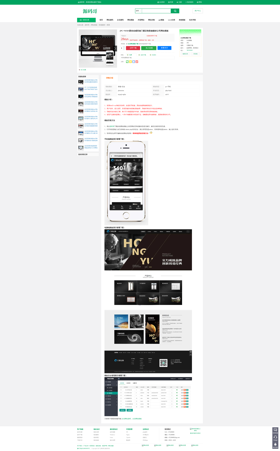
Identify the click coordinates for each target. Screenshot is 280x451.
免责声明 (104, 446)
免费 (130, 55)
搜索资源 (79, 437)
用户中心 (198, 11)
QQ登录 (162, 2)
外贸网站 (141, 20)
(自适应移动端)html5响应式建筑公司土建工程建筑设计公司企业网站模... (91, 132)
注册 (180, 2)
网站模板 (130, 20)
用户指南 (80, 429)
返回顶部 (275, 447)
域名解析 (96, 434)
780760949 (189, 50)
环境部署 (129, 429)
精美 (108, 25)
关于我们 (79, 446)
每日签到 (190, 2)
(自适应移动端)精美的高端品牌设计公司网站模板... (91, 147)
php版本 (145, 432)
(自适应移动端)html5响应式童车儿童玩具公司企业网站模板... (91, 118)
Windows (112, 434)
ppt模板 (161, 20)
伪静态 (145, 437)
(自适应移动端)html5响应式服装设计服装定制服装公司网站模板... (91, 140)
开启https (145, 440)
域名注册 (96, 432)
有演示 (154, 55)
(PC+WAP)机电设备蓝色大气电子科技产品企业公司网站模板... (91, 89)
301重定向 (146, 434)
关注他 (195, 54)
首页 (101, 20)
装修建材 (102, 25)
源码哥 (87, 25)
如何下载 (79, 434)
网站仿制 (151, 20)
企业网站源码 (126, 419)
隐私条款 (98, 446)
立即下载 (133, 48)
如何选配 (112, 432)
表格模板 (182, 20)
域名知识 (97, 429)
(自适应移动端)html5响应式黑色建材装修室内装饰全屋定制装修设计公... (91, 81)
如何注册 (79, 432)
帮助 (200, 2)
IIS (127, 432)
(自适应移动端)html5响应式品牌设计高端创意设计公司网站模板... (91, 96)
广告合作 (86, 446)
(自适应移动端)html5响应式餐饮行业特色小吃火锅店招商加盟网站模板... (91, 110)
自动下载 (143, 55)
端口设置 (112, 440)
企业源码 (120, 20)
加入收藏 (83, 70)
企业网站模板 (137, 419)
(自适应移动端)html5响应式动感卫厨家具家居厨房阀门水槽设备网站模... (91, 103)
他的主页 (185, 54)
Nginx (128, 434)
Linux (111, 437)
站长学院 (192, 20)
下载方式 (79, 440)
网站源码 (110, 20)
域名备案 (96, 440)
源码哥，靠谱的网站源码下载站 (90, 2)
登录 (171, 2)
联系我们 (92, 446)
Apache (128, 437)
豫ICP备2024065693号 (83, 448)
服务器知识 (114, 429)
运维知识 (146, 429)
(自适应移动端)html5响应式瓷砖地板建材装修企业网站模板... (91, 125)
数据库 (128, 440)
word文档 (171, 20)
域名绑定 (96, 437)
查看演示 (164, 48)
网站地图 (111, 446)
